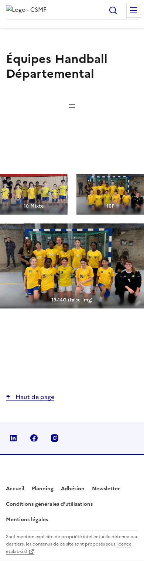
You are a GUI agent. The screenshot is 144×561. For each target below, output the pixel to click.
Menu (133, 10)
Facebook (34, 438)
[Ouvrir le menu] (72, 106)
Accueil (15, 489)
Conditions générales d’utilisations (49, 504)
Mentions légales (27, 519)
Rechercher (113, 10)
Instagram (54, 438)
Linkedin (13, 438)
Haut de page (34, 396)
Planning (43, 489)
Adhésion (73, 489)
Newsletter (106, 489)
